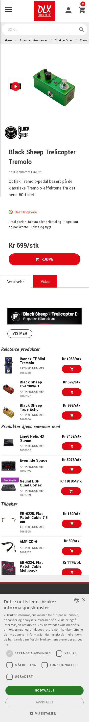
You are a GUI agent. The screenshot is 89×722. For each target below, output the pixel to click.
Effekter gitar (63, 40)
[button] (44, 713)
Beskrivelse (15, 282)
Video (45, 281)
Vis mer (20, 333)
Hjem (8, 40)
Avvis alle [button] (44, 702)
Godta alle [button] (44, 690)
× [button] (83, 600)
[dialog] (44, 658)
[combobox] (76, 600)
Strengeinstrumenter (33, 40)
